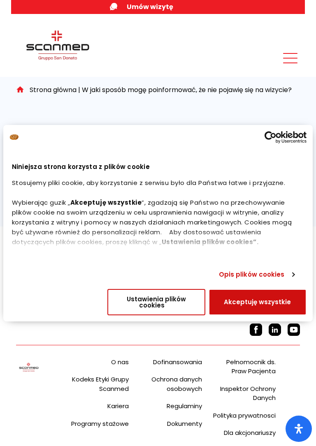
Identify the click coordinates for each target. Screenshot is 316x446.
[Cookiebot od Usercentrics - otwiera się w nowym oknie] (271, 137)
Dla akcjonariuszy (250, 432)
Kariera (118, 406)
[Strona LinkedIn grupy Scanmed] (275, 330)
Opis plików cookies (252, 274)
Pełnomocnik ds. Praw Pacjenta (251, 367)
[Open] (299, 429)
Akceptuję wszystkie (257, 302)
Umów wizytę (150, 7)
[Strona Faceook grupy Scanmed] (256, 330)
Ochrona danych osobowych (176, 384)
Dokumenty (184, 423)
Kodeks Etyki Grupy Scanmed (100, 384)
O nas (120, 362)
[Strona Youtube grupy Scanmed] (294, 330)
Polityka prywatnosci (244, 415)
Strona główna (53, 90)
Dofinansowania (177, 362)
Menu (272, 64)
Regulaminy (184, 406)
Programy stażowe (100, 423)
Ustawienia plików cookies (156, 302)
